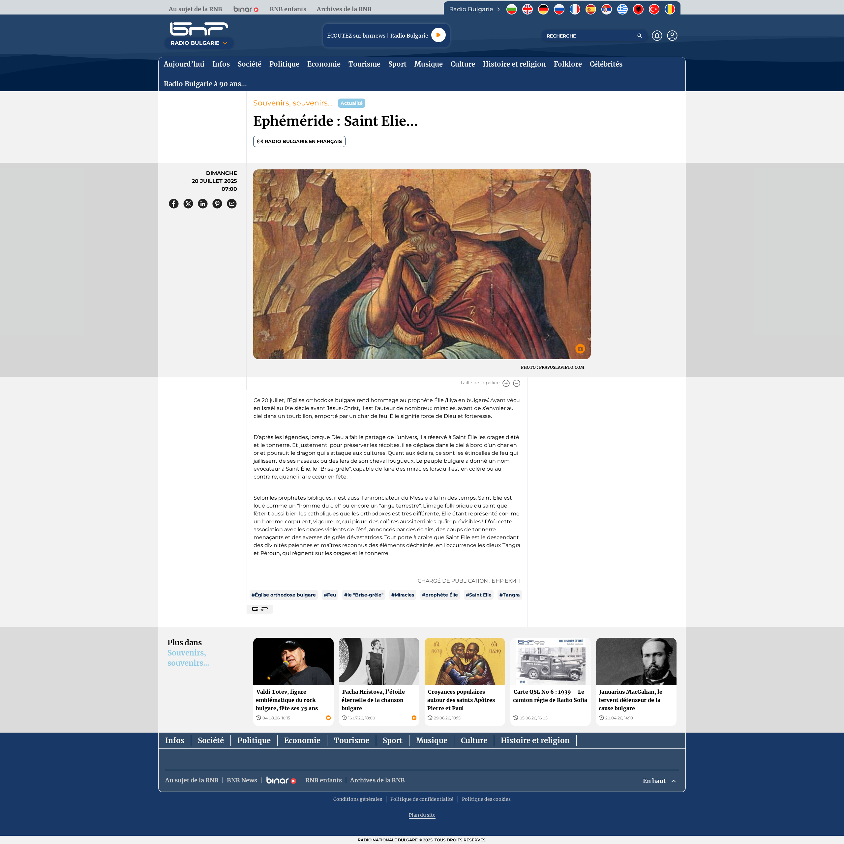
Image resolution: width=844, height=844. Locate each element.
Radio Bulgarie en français (303, 141)
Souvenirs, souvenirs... (293, 103)
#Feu (330, 595)
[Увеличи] (506, 383)
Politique (254, 740)
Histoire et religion (535, 740)
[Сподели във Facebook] (173, 203)
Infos (174, 740)
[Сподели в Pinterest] (217, 203)
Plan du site (422, 815)
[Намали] (517, 383)
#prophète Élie (440, 595)
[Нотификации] (657, 35)
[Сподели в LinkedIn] (202, 203)
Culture (474, 740)
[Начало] (199, 29)
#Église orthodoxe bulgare (284, 595)
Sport (393, 740)
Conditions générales (357, 799)
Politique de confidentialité (422, 799)
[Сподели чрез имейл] (231, 203)
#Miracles (402, 595)
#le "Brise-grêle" (363, 595)
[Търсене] (639, 35)
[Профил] (672, 35)
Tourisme (351, 740)
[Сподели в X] (188, 203)
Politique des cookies (486, 799)
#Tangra (509, 595)
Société (211, 740)
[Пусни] (438, 35)
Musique (431, 740)
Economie (302, 740)
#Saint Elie (479, 595)
